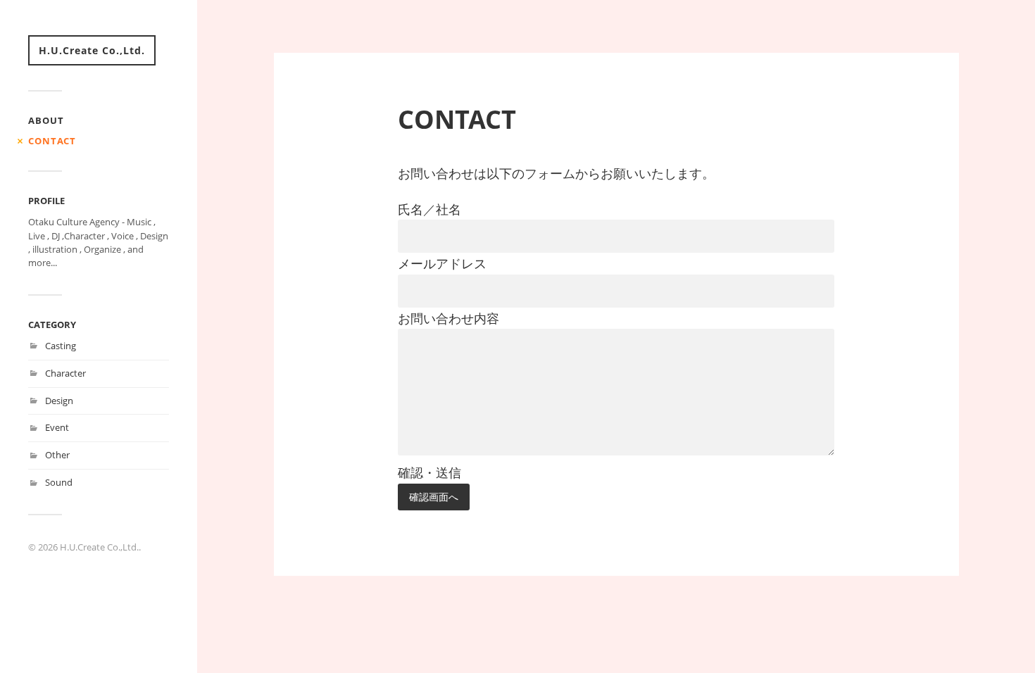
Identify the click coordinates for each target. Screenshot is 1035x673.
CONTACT (52, 140)
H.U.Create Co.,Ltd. (92, 50)
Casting (60, 345)
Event (57, 427)
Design (59, 400)
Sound (59, 482)
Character (65, 373)
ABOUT (46, 120)
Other (57, 454)
